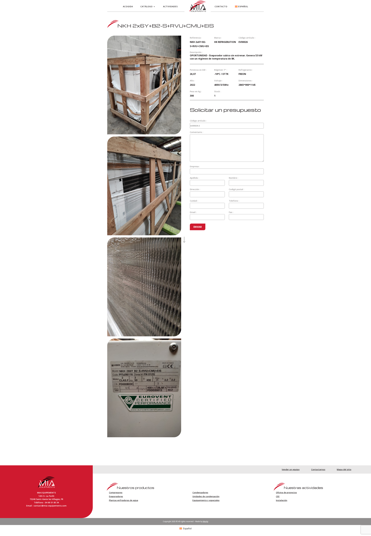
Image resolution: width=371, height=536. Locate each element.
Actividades (170, 6)
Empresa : (195, 166)
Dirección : (195, 189)
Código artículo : (198, 120)
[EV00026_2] (144, 133)
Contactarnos (318, 469)
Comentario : (196, 132)
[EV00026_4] (144, 335)
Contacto (221, 6)
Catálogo (146, 6)
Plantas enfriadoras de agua (123, 500)
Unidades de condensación (205, 496)
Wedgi (205, 521)
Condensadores (200, 492)
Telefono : (234, 200)
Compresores (115, 492)
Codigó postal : (236, 189)
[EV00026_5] (144, 436)
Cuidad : (194, 200)
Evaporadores (116, 496)
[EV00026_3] (144, 234)
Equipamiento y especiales (205, 500)
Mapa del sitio (344, 469)
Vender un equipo (291, 469)
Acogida (128, 6)
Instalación (281, 500)
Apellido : (194, 177)
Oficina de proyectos (286, 492)
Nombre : (233, 177)
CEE (278, 496)
